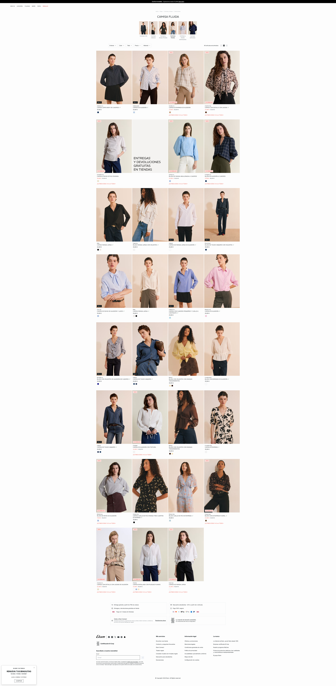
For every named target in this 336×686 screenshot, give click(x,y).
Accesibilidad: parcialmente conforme (195, 653)
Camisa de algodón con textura (144, 447)
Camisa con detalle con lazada (216, 107)
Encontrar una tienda (162, 641)
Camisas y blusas (168, 11)
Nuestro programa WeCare (221, 647)
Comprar (19, 681)
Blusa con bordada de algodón (216, 379)
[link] (12, 6)
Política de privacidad (191, 650)
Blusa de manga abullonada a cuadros (183, 176)
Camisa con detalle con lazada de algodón (112, 584)
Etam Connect (160, 647)
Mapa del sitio (189, 657)
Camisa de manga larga (177, 584)
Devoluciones (160, 660)
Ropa (161, 11)
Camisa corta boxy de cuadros (108, 107)
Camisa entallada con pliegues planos (146, 584)
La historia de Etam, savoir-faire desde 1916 (225, 641)
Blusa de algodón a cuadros (215, 176)
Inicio (157, 11)
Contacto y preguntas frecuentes (165, 644)
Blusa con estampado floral (215, 516)
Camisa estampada (211, 447)
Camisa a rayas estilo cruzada (108, 176)
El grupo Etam (217, 655)
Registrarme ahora (160, 620)
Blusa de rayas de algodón (106, 516)
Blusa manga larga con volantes (145, 245)
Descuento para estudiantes (164, 657)
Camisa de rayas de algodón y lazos (110, 311)
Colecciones (177, 11)
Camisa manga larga (104, 245)
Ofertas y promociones (191, 641)
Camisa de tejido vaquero (142, 379)
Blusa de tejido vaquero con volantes (219, 245)
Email (98, 654)
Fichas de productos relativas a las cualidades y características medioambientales (226, 651)
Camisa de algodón (140, 107)
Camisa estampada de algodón (179, 107)
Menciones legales (190, 644)
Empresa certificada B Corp (221, 644)
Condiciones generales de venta (194, 647)
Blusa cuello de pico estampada (180, 516)
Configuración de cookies (192, 660)
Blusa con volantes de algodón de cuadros (113, 379)
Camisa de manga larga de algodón (182, 245)
